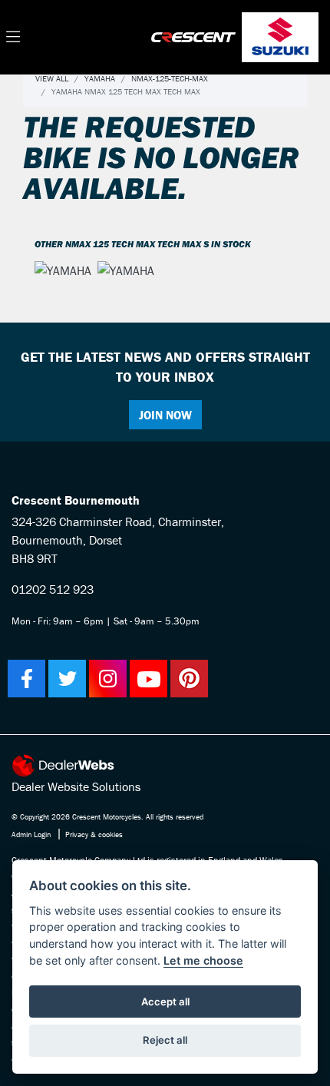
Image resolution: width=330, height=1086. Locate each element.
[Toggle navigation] (13, 37)
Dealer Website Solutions (76, 786)
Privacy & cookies (94, 834)
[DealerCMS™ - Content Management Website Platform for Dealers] (165, 765)
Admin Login (31, 834)
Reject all (165, 1040)
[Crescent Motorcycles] (193, 35)
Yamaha (99, 78)
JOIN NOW (165, 414)
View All (51, 78)
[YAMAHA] (63, 272)
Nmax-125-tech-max (169, 78)
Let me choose (203, 960)
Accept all (165, 1001)
